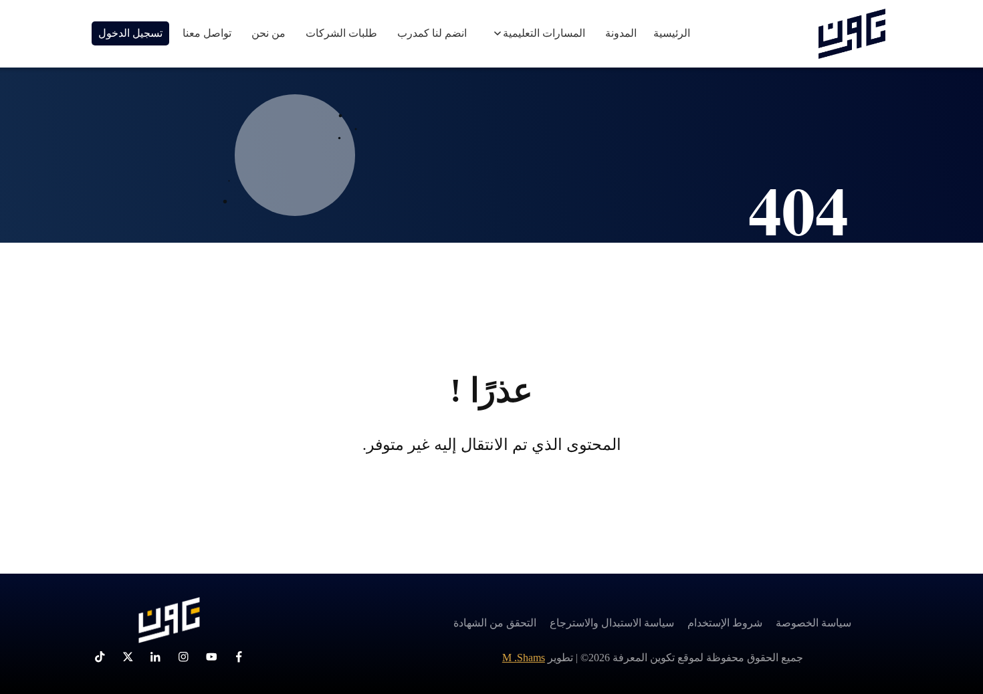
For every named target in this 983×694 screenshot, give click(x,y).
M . (523, 657)
